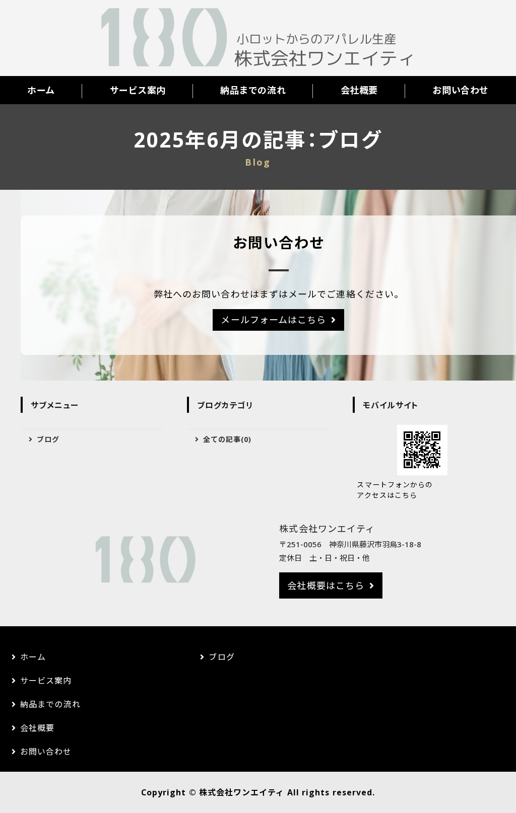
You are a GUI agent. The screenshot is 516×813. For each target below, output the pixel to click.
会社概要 (359, 90)
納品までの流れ (253, 90)
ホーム (41, 90)
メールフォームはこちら (273, 320)
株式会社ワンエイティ (242, 792)
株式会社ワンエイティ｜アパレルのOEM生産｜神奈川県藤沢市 (258, 38)
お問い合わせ (460, 90)
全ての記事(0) (227, 439)
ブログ (48, 439)
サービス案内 (138, 90)
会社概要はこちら (325, 585)
